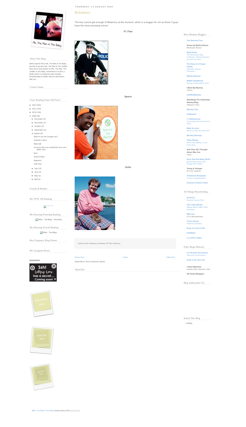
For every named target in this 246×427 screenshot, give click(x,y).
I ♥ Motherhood (193, 119)
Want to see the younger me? (46, 137)
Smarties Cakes (40, 140)
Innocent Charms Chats (197, 183)
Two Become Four (195, 40)
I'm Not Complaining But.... (197, 178)
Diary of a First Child (196, 228)
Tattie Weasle (192, 140)
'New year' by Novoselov (196, 255)
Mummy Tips (192, 109)
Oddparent (191, 114)
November (38, 123)
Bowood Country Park (195, 200)
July (36, 168)
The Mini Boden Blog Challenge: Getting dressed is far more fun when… (198, 57)
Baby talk (37, 144)
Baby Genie (192, 52)
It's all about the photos (197, 253)
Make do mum (193, 128)
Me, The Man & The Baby (43, 411)
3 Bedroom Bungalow (196, 176)
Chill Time (38, 164)
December (38, 119)
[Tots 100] (48, 205)
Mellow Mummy (193, 76)
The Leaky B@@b (194, 205)
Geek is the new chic (196, 260)
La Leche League (194, 238)
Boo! (35, 153)
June (36, 172)
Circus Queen (193, 221)
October (37, 126)
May (36, 176)
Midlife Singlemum (195, 81)
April (36, 179)
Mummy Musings (194, 135)
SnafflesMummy (194, 95)
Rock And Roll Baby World (198, 159)
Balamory (38, 160)
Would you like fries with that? (198, 131)
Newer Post (79, 257)
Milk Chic (191, 214)
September (38, 130)
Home (125, 257)
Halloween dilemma (194, 223)
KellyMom (191, 233)
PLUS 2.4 (191, 198)
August (37, 133)
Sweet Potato (39, 157)
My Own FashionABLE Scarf (198, 83)
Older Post (170, 257)
